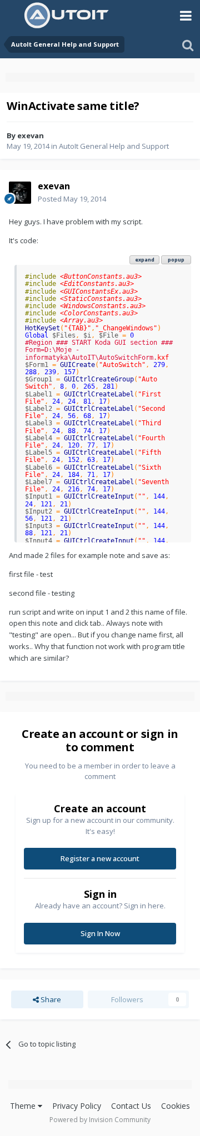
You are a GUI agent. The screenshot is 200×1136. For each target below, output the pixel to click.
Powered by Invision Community (100, 1119)
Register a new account (100, 858)
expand (144, 259)
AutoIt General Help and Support (114, 146)
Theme (24, 1105)
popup (176, 259)
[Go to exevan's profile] (20, 193)
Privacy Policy (76, 1105)
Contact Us (131, 1105)
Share (50, 999)
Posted (72, 199)
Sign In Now (100, 933)
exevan (30, 135)
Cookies (175, 1105)
